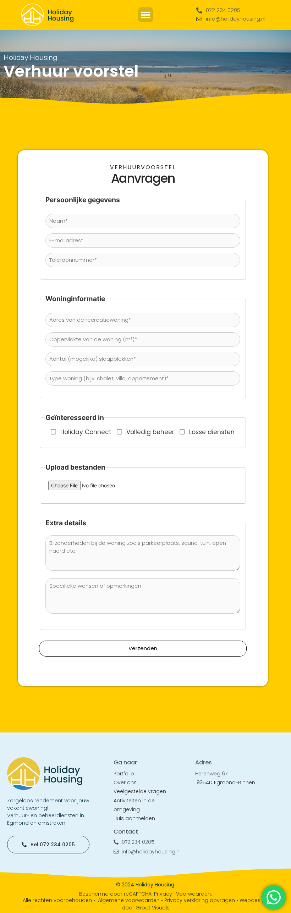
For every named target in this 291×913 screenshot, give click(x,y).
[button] (145, 15)
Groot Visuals (153, 907)
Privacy (163, 893)
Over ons (125, 782)
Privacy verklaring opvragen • (202, 900)
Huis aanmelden (134, 818)
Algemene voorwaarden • (131, 900)
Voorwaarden (193, 893)
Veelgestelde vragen (140, 791)
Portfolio (124, 773)
